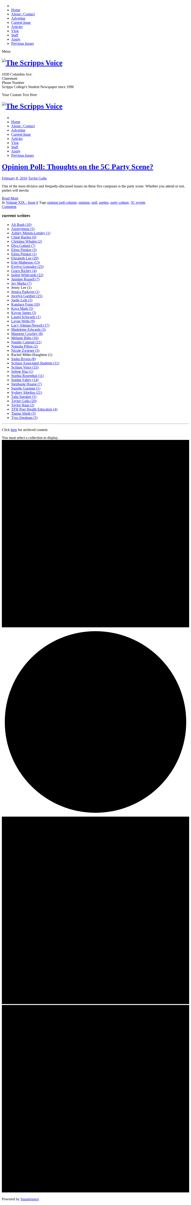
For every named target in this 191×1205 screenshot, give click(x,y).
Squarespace (29, 1199)
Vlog (15, 31)
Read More (10, 198)
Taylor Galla (37, 178)
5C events (138, 202)
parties (104, 202)
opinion (84, 202)
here (14, 430)
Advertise (18, 18)
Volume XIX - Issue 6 (22, 202)
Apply (15, 39)
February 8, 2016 (14, 178)
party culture (119, 202)
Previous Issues (22, 43)
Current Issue (21, 22)
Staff (14, 35)
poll (94, 202)
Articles (17, 27)
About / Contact (23, 14)
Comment (9, 207)
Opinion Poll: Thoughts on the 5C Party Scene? (77, 166)
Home (15, 10)
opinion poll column (62, 202)
